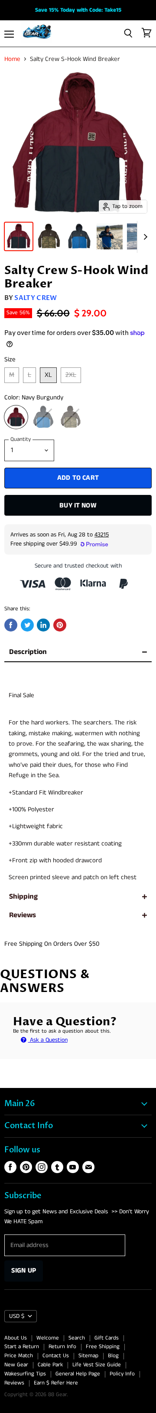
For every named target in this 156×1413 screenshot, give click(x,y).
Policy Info (122, 1374)
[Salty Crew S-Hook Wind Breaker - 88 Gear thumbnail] (18, 236)
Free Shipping (103, 1347)
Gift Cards (106, 1338)
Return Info (62, 1347)
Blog (113, 1356)
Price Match (18, 1356)
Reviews (22, 915)
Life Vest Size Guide (96, 1365)
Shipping (23, 896)
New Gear (16, 1365)
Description (28, 652)
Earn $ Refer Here (56, 1383)
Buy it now (78, 505)
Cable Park (50, 1365)
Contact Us (55, 1356)
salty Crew (35, 297)
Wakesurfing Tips (25, 1374)
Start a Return (21, 1347)
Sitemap (88, 1356)
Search (76, 1338)
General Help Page (77, 1374)
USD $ (16, 1316)
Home (12, 59)
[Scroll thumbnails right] (144, 237)
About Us (15, 1338)
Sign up (23, 1271)
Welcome (47, 1338)
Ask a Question (48, 1040)
